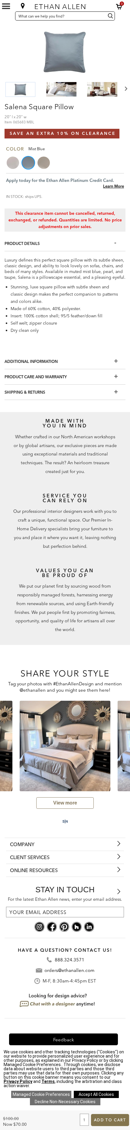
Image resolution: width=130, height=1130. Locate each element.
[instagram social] (39, 926)
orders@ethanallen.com (69, 970)
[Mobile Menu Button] (6, 6)
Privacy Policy (18, 1081)
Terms (48, 1081)
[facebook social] (52, 926)
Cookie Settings (41, 1094)
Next (125, 89)
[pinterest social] (64, 926)
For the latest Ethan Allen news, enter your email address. (65, 899)
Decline (65, 1101)
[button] (119, 6)
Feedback (63, 1040)
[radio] (13, 163)
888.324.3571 (69, 960)
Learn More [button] (113, 186)
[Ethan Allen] (64, 5)
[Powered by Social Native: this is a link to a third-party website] (65, 821)
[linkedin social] (89, 926)
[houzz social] (77, 926)
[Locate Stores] (23, 5)
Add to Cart (110, 1120)
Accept (96, 1094)
